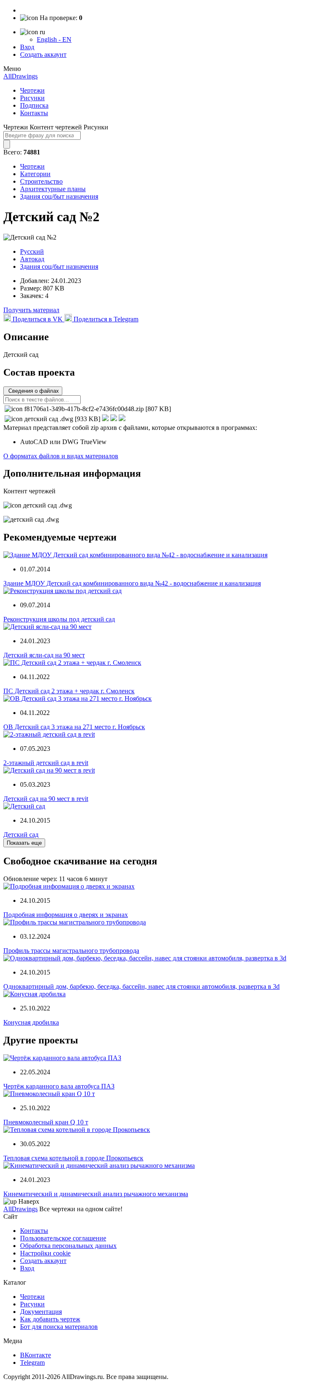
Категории (35, 173)
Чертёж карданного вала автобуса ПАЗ (59, 1086)
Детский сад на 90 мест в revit (45, 798)
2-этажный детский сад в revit (45, 762)
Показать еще (24, 843)
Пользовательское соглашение (63, 1238)
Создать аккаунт (43, 54)
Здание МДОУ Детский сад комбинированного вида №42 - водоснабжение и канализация (132, 583)
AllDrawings (20, 76)
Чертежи (32, 90)
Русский (32, 251)
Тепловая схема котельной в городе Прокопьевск (73, 1158)
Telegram (32, 1362)
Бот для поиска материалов (59, 1326)
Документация (41, 1311)
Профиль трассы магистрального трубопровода (71, 950)
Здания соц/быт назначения (59, 196)
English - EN (54, 39)
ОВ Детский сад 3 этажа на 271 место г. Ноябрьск (74, 726)
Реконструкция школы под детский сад (59, 619)
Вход (27, 47)
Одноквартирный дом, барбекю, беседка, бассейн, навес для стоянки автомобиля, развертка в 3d (141, 986)
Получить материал (31, 309)
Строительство (41, 181)
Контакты (34, 112)
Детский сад (20, 834)
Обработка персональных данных (68, 1245)
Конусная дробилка (31, 1022)
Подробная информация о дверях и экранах (65, 914)
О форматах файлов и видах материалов (60, 456)
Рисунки (32, 97)
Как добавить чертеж (50, 1319)
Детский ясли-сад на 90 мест (44, 655)
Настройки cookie (45, 1253)
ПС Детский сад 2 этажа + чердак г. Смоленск (69, 691)
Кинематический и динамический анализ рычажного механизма (95, 1193)
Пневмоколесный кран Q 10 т (45, 1122)
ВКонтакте (35, 1355)
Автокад (32, 259)
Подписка (34, 105)
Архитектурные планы (53, 188)
